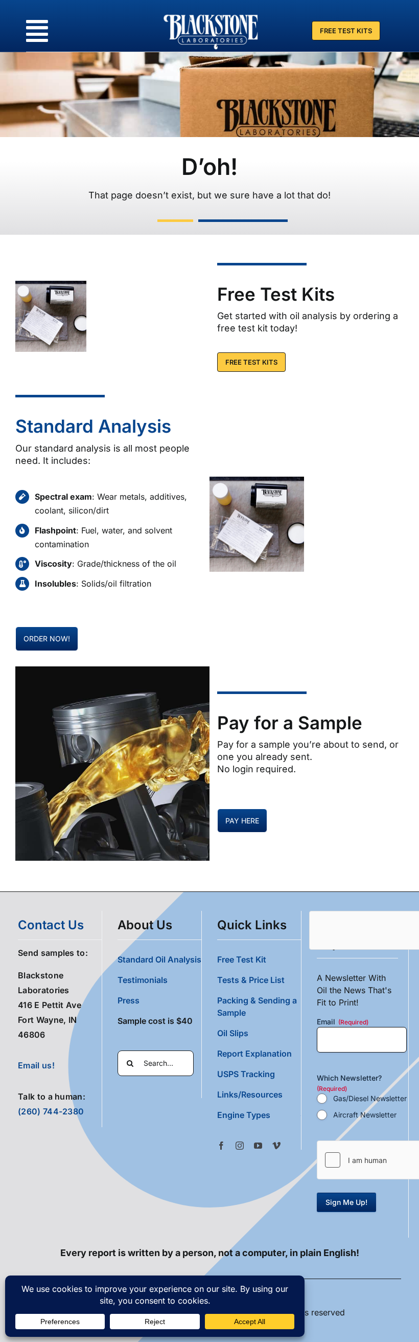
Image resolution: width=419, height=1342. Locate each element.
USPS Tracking (246, 1074)
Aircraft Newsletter (365, 1114)
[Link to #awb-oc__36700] (37, 30)
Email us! (36, 1065)
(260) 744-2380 (51, 1111)
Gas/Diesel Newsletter (370, 1098)
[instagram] (240, 1146)
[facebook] (221, 1146)
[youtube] (258, 1146)
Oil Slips (232, 1033)
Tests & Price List (251, 980)
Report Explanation (254, 1053)
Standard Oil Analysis (159, 959)
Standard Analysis (93, 426)
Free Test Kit (241, 959)
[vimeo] (276, 1146)
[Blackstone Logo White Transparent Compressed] (211, 14)
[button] (259, 1115)
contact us (51, 925)
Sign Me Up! (346, 1202)
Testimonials (143, 980)
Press (128, 1000)
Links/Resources (250, 1094)
